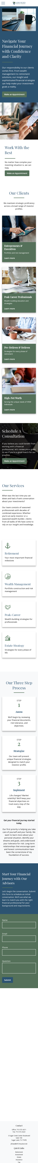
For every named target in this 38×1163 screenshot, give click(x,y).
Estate (19, 1157)
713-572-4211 (21, 1130)
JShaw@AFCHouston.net (19, 1144)
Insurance (19, 1160)
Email (4, 933)
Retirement (19, 1152)
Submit (7, 980)
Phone (5, 947)
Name (4, 920)
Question (6, 961)
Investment (19, 1155)
